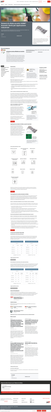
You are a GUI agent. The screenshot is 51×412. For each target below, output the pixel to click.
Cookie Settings (34, 410)
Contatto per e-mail (19, 35)
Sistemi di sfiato (10, 4)
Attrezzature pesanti (42, 71)
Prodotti (18, 1)
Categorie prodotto (15, 398)
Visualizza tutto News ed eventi (14, 366)
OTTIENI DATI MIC (13, 259)
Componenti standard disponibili (5, 71)
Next (49, 36)
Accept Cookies (44, 410)
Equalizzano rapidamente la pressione (16, 84)
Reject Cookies (39, 410)
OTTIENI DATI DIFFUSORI (14, 288)
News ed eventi (27, 1)
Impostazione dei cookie (10, 406)
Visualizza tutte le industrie (42, 78)
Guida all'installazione (3, 72)
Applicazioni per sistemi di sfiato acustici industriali (5, 67)
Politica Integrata (3, 409)
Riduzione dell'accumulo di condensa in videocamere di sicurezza (18, 311)
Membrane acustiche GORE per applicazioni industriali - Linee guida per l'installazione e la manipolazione (19, 298)
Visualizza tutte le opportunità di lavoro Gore (11, 392)
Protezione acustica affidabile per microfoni (15, 51)
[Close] (50, 410)
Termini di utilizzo (16, 406)
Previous (47, 36)
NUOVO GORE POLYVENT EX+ (31, 343)
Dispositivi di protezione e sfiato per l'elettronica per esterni (22, 4)
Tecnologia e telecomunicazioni (43, 76)
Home (3, 4)
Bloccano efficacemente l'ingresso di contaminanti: (18, 88)
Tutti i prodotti (15, 400)
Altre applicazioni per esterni (43, 72)
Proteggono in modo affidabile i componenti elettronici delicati (20, 86)
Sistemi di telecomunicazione (43, 70)
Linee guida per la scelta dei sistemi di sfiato (4, 69)
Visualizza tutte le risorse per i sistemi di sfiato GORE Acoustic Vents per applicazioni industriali (22, 314)
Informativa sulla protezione (4, 406)
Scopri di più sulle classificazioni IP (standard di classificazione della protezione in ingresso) (21, 214)
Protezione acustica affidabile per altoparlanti (32, 307)
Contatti (40, 1)
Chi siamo (30, 1)
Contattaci (12, 121)
